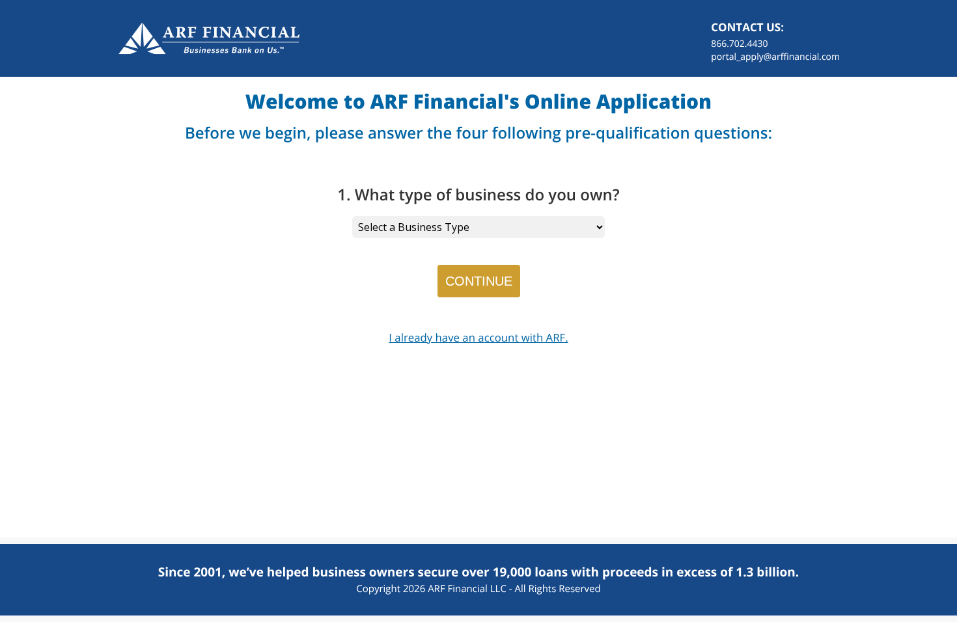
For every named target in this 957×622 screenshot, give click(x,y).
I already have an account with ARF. (478, 337)
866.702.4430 (739, 44)
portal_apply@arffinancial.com (775, 57)
